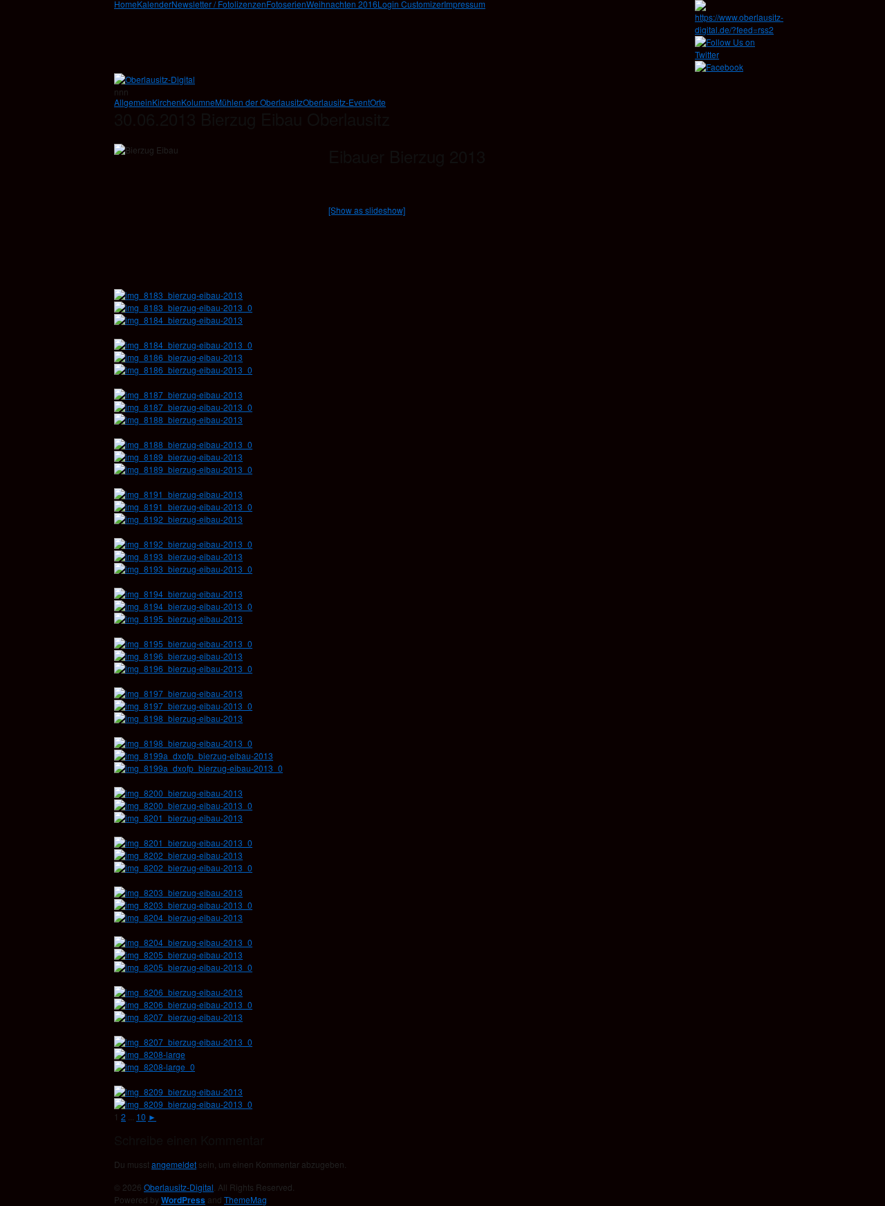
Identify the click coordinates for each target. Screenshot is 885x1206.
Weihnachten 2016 (342, 4)
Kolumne (198, 102)
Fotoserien (286, 4)
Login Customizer (411, 4)
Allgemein (133, 102)
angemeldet (173, 1164)
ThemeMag (245, 1199)
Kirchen (166, 102)
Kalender (154, 4)
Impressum (464, 4)
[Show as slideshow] (366, 210)
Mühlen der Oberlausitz (259, 102)
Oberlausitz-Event (336, 102)
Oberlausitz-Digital (179, 1187)
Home (125, 4)
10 (141, 1116)
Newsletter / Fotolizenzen (218, 4)
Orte (378, 102)
